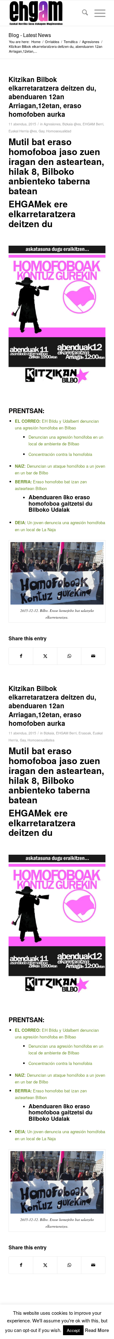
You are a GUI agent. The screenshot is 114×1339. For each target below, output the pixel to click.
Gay (41, 131)
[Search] (82, 13)
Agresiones (52, 124)
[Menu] (96, 13)
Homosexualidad (58, 131)
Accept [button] (73, 1330)
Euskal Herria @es (23, 131)
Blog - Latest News (30, 35)
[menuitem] (82, 13)
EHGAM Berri (93, 124)
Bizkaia (49, 733)
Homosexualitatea (41, 740)
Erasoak (85, 733)
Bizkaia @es (71, 124)
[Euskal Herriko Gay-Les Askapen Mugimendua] (47, 13)
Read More (97, 1330)
